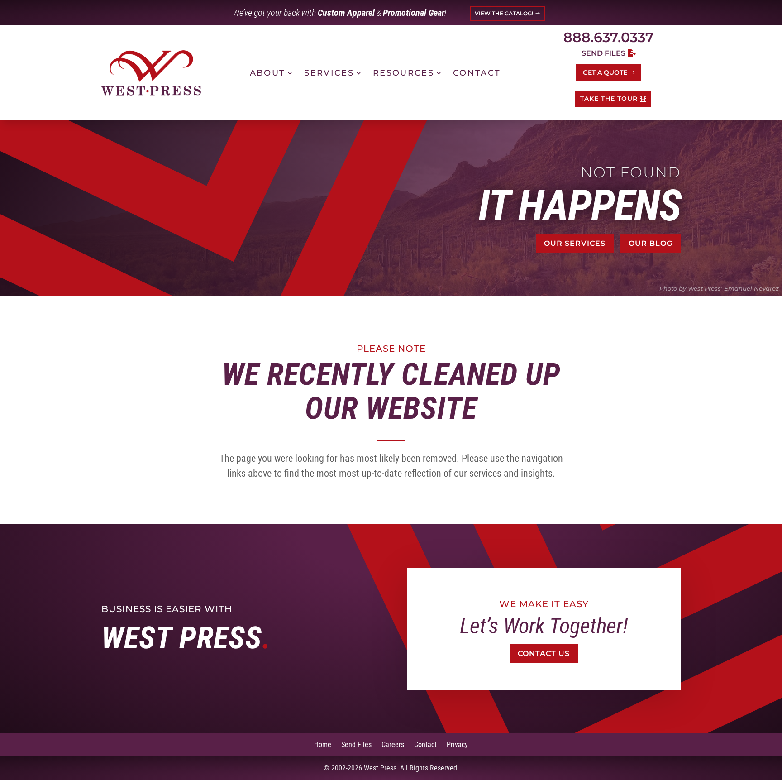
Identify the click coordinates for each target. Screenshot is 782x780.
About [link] (268, 73)
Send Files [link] (356, 744)
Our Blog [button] (650, 243)
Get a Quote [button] (605, 72)
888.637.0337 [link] (608, 37)
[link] (151, 72)
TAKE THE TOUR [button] (609, 99)
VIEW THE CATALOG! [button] (504, 13)
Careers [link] (392, 744)
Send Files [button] (603, 53)
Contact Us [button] (544, 653)
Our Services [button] (575, 243)
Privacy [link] (457, 744)
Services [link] (329, 73)
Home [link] (322, 744)
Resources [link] (403, 73)
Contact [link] (477, 73)
